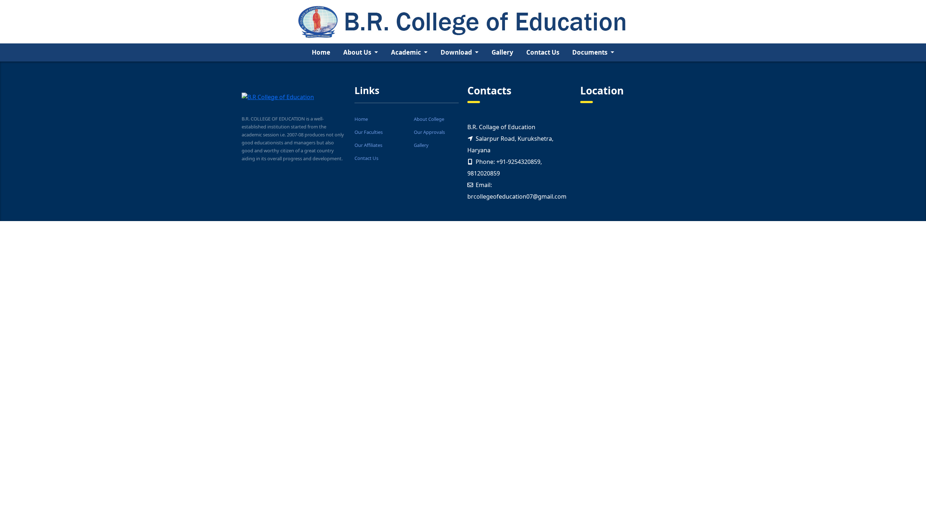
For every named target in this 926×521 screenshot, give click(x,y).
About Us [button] (358, 52)
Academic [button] (406, 52)
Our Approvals (429, 132)
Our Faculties (368, 132)
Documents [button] (590, 52)
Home (321, 52)
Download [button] (457, 52)
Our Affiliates (368, 145)
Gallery (502, 52)
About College (429, 119)
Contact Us (542, 52)
